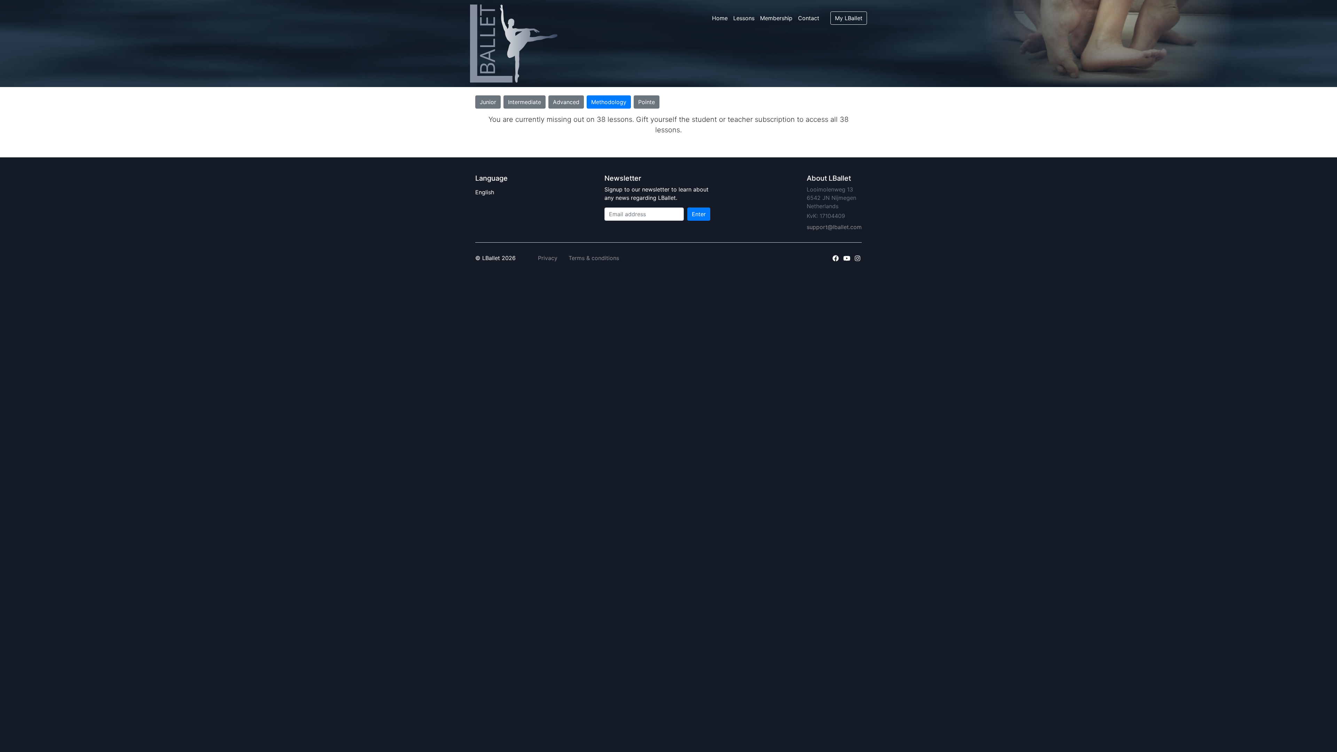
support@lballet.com (834, 227)
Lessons (743, 18)
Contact (808, 18)
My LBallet (848, 18)
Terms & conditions (594, 257)
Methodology (608, 102)
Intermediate (524, 102)
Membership (776, 18)
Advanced (566, 102)
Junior (488, 102)
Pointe (646, 102)
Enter (699, 214)
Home (720, 18)
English (491, 192)
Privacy (547, 257)
